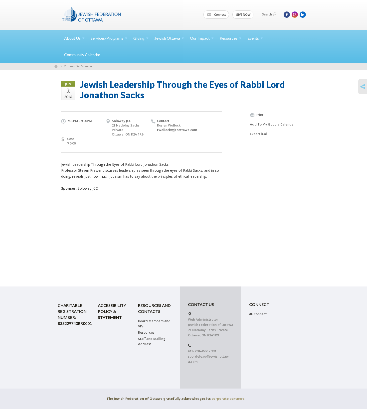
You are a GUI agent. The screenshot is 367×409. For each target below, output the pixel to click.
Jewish (167, 38)
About (72, 38)
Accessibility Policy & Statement (112, 311)
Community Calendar (82, 54)
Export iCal (258, 134)
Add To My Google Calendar (272, 124)
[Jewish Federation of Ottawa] (92, 14)
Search (267, 14)
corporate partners (227, 398)
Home (56, 66)
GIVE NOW (243, 14)
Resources (146, 332)
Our (200, 38)
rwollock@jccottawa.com (177, 130)
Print (259, 115)
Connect (219, 14)
